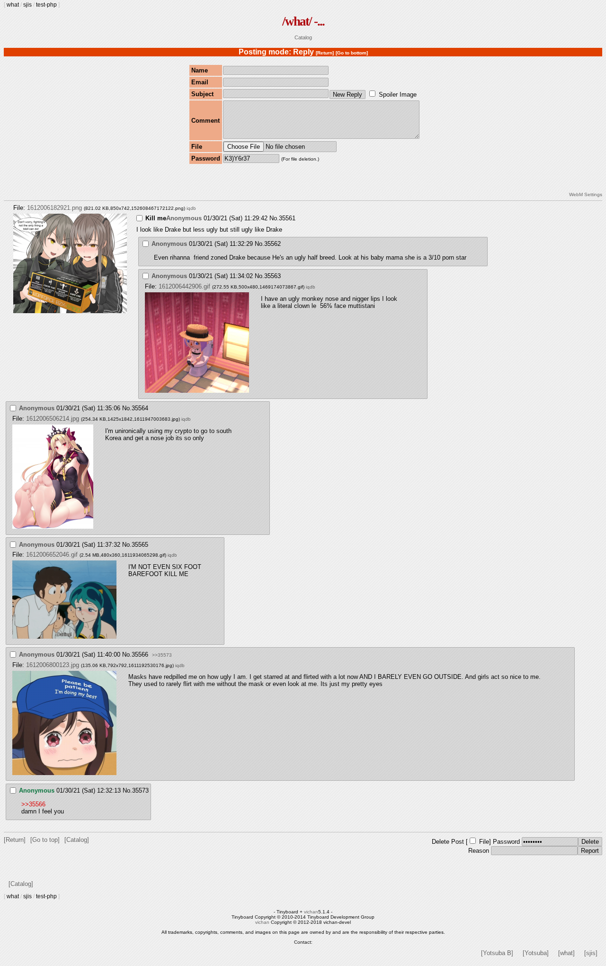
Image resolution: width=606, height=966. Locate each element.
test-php (46, 4)
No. (274, 218)
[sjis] (590, 953)
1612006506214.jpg (52, 418)
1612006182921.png (54, 207)
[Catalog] (76, 839)
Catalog (303, 37)
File (484, 841)
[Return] (325, 52)
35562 (272, 243)
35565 (140, 544)
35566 (140, 654)
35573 (140, 790)
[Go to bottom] (352, 52)
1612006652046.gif (52, 554)
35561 (287, 218)
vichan (311, 911)
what (13, 4)
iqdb (191, 208)
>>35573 (162, 655)
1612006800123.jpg (52, 664)
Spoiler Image (398, 94)
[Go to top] (45, 839)
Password (506, 841)
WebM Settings (585, 194)
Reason (478, 850)
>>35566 (33, 804)
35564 (140, 408)
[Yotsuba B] (497, 953)
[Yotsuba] (536, 953)
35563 (272, 276)
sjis (27, 4)
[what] (566, 953)
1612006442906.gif (184, 286)
